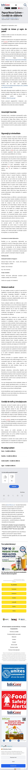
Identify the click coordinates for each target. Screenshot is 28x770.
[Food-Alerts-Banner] (14, 703)
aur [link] (9, 166)
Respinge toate (13, 757)
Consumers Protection (9, 579)
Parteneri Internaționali (14, 650)
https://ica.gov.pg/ (11, 98)
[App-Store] (7, 8)
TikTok (14, 611)
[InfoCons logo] (5, 5)
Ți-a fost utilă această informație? (10, 472)
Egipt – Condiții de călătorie (8, 465)
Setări (13, 761)
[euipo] (14, 619)
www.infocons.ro (10, 505)
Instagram (14, 593)
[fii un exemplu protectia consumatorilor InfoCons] (14, 729)
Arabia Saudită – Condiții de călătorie (10, 461)
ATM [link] (12, 150)
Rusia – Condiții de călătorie (8, 451)
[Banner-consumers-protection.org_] (14, 677)
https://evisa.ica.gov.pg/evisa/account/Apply (16, 59)
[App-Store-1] (14, 8)
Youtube (14, 598)
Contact (14, 642)
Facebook (14, 589)
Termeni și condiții (14, 631)
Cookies (14, 639)
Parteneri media (14, 647)
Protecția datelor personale (14, 634)
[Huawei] (20, 8)
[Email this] (4, 495)
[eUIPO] (22, 619)
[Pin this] (22, 495)
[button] (16, 5)
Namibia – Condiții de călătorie (9, 456)
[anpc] (6, 619)
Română (18, 768)
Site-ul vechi (14, 644)
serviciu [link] (6, 41)
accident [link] (8, 419)
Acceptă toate (13, 765)
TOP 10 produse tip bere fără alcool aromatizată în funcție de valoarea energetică (13, 573)
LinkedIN (14, 602)
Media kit (14, 637)
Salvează (14, 486)
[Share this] (8, 495)
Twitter (14, 606)
